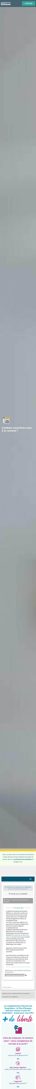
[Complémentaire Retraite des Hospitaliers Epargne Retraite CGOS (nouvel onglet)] (6, 3)
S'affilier (28, 3)
